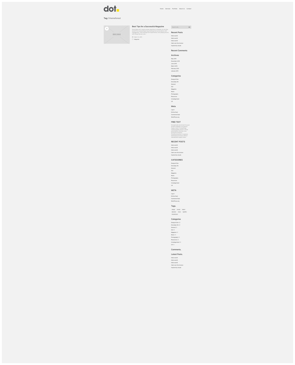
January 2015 (174, 71)
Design (173, 209)
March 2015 (174, 66)
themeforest (175, 214)
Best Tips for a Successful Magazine (148, 27)
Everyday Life (174, 81)
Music (172, 91)
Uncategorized (175, 99)
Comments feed (175, 114)
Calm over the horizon (177, 43)
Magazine (136, 39)
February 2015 (175, 68)
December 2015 (175, 61)
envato (178, 209)
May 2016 (173, 58)
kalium (183, 209)
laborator (174, 211)
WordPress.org (175, 117)
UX (172, 101)
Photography (174, 94)
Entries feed (174, 112)
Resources (174, 96)
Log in (172, 109)
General (173, 84)
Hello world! (174, 35)
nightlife (185, 211)
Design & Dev (175, 79)
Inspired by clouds (176, 45)
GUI (172, 86)
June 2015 (174, 63)
